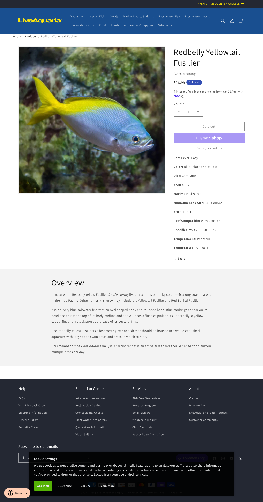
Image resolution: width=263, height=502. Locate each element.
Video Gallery (84, 434)
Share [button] (181, 258)
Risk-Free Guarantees (146, 398)
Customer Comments (203, 420)
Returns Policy (28, 420)
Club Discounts (142, 427)
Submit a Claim (28, 427)
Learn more (107, 486)
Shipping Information (32, 412)
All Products (28, 36)
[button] (222, 20)
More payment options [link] (209, 148)
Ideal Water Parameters (91, 420)
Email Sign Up (141, 412)
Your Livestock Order (32, 405)
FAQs (21, 398)
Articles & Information (90, 398)
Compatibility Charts (89, 412)
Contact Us (196, 398)
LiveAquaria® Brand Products (208, 412)
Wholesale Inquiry (144, 420)
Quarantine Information (91, 427)
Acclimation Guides (88, 405)
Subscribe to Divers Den (148, 434)
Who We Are (197, 405)
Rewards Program (144, 405)
